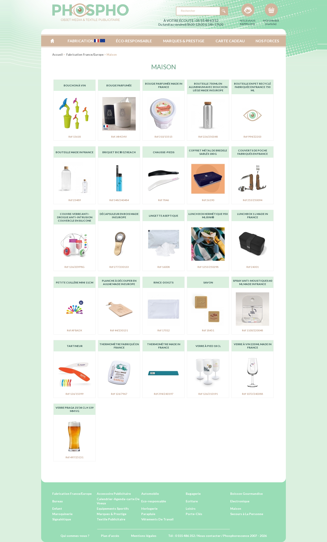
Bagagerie (193, 493)
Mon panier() (271, 22)
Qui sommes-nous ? (75, 536)
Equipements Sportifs (113, 508)
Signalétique (61, 519)
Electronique (239, 501)
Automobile (150, 493)
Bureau (57, 501)
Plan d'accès (110, 536)
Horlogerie (149, 508)
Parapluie (148, 514)
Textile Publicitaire (111, 519)
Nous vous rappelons (247, 22)
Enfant (57, 508)
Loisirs (191, 508)
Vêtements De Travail (157, 519)
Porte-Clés (194, 514)
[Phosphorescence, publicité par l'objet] (90, 20)
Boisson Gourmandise (246, 493)
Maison (163, 67)
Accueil (52, 41)
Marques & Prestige (111, 514)
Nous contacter (209, 536)
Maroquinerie (62, 514)
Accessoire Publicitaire (114, 493)
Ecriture (192, 501)
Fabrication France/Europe (85, 54)
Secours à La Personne (246, 514)
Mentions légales (143, 536)
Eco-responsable (153, 501)
